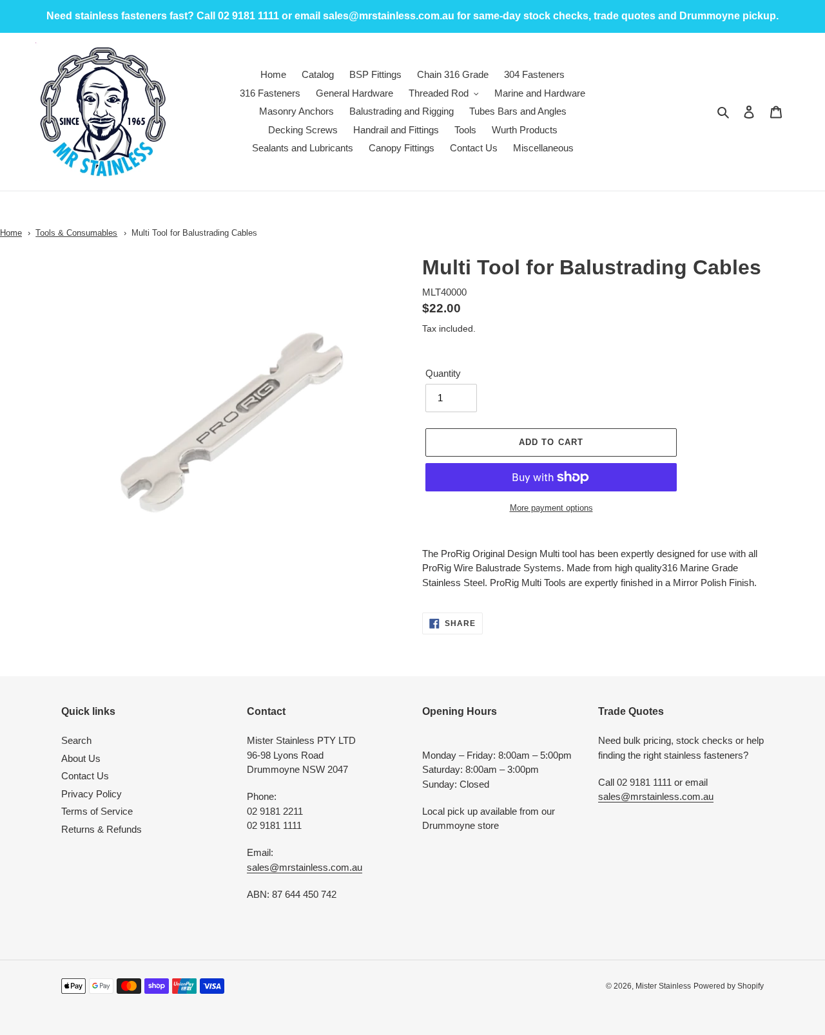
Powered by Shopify (729, 986)
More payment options (551, 508)
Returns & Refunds (101, 829)
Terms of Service (97, 811)
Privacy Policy (91, 793)
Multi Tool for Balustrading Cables (194, 233)
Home (11, 233)
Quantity (443, 373)
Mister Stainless (663, 986)
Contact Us (85, 775)
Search (76, 740)
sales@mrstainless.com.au (304, 867)
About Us (81, 758)
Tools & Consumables (76, 233)
